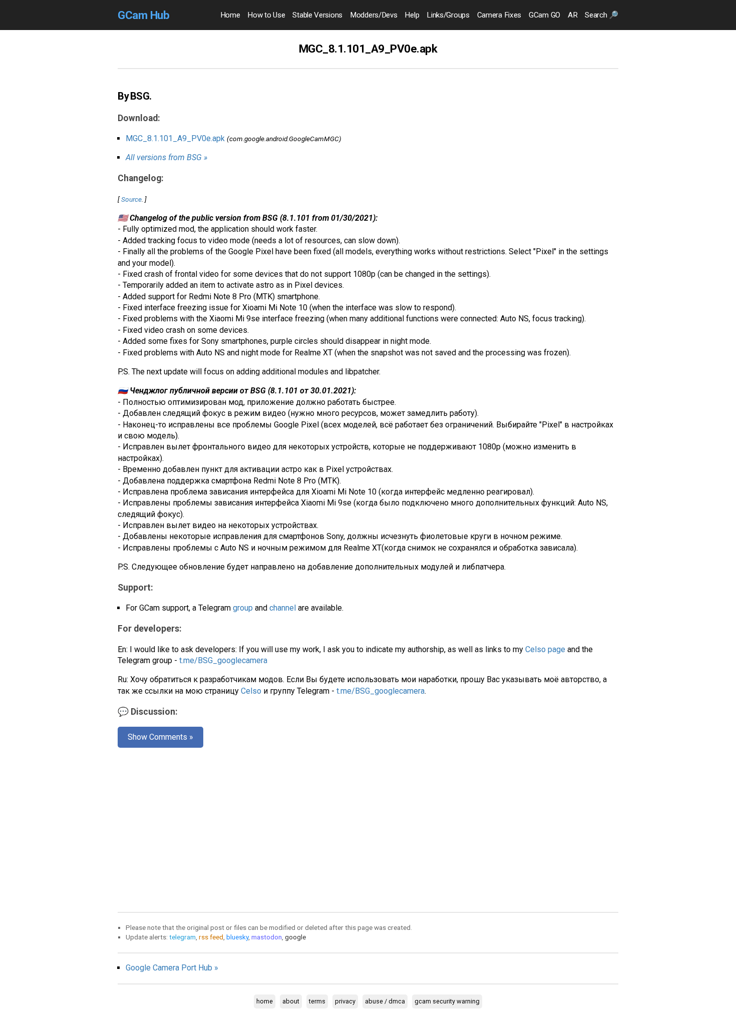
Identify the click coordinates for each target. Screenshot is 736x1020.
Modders (373, 15)
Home (230, 15)
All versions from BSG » (166, 157)
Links (448, 15)
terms (317, 1001)
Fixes (499, 15)
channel (282, 608)
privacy (345, 1001)
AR (572, 15)
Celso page (545, 649)
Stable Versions (317, 15)
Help (412, 15)
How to (266, 15)
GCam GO (544, 15)
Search (601, 15)
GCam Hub (143, 15)
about (290, 1001)
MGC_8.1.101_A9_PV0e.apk (175, 138)
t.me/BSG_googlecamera (223, 660)
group (243, 608)
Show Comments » (160, 737)
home (264, 1001)
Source (131, 199)
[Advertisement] (368, 828)
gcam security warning (447, 1001)
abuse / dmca (385, 1001)
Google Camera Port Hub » (172, 967)
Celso (251, 691)
